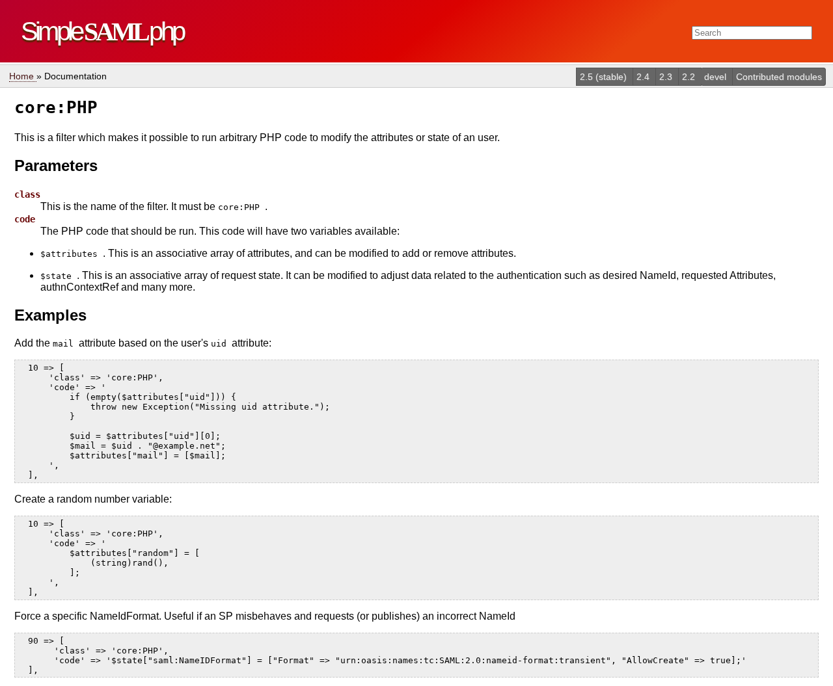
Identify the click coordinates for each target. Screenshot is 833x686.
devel (716, 77)
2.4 (644, 77)
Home (22, 76)
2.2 (690, 77)
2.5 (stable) (604, 77)
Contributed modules (779, 77)
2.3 (667, 77)
